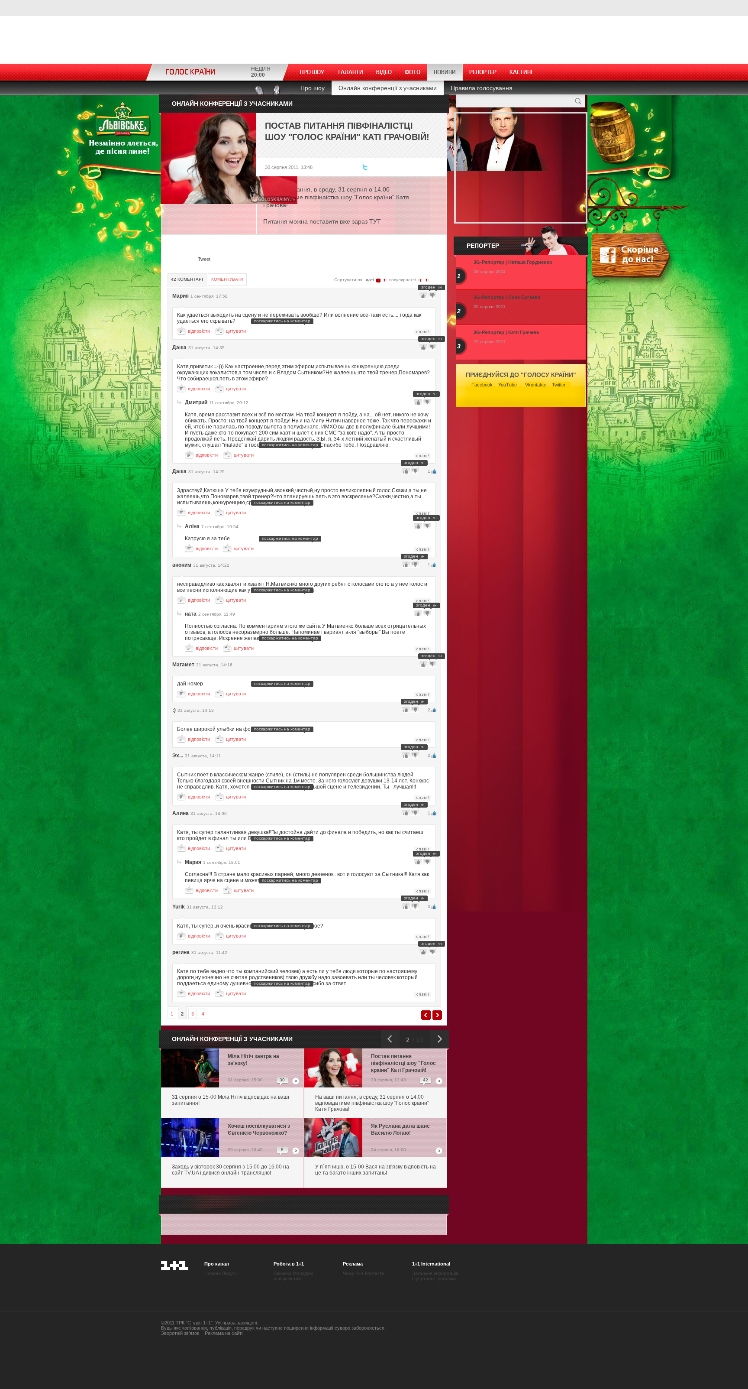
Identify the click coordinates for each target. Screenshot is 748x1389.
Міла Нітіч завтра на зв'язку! (253, 1059)
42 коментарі (187, 279)
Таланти (350, 72)
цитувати (236, 331)
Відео (384, 72)
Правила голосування (482, 87)
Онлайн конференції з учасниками (388, 87)
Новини (445, 72)
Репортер (483, 72)
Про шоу (312, 72)
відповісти (199, 331)
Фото (412, 72)
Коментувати (227, 279)
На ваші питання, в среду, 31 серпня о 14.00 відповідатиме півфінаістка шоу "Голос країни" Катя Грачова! (372, 1103)
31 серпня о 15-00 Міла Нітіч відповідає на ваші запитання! (230, 1100)
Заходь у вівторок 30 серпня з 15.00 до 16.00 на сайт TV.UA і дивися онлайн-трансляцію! (230, 1170)
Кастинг (521, 72)
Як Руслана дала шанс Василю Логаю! (400, 1129)
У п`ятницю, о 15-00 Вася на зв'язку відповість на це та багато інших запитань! (375, 1170)
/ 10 (417, 1039)
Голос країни (190, 72)
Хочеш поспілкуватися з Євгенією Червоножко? (259, 1129)
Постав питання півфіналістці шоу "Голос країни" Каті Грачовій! (403, 1063)
